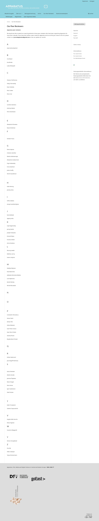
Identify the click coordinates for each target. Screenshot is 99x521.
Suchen (91, 13)
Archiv (39, 13)
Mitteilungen (9, 16)
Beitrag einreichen (79, 24)
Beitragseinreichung (30, 13)
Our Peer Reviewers (49, 13)
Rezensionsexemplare (62, 13)
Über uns (18, 13)
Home (8, 21)
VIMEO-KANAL (77, 44)
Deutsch (75, 33)
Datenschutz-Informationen (82, 77)
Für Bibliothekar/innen (79, 58)
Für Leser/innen (77, 53)
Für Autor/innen (77, 56)
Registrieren (18, 16)
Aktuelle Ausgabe (9, 13)
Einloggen (92, 1)
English (75, 35)
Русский (75, 38)
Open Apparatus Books (30, 16)
